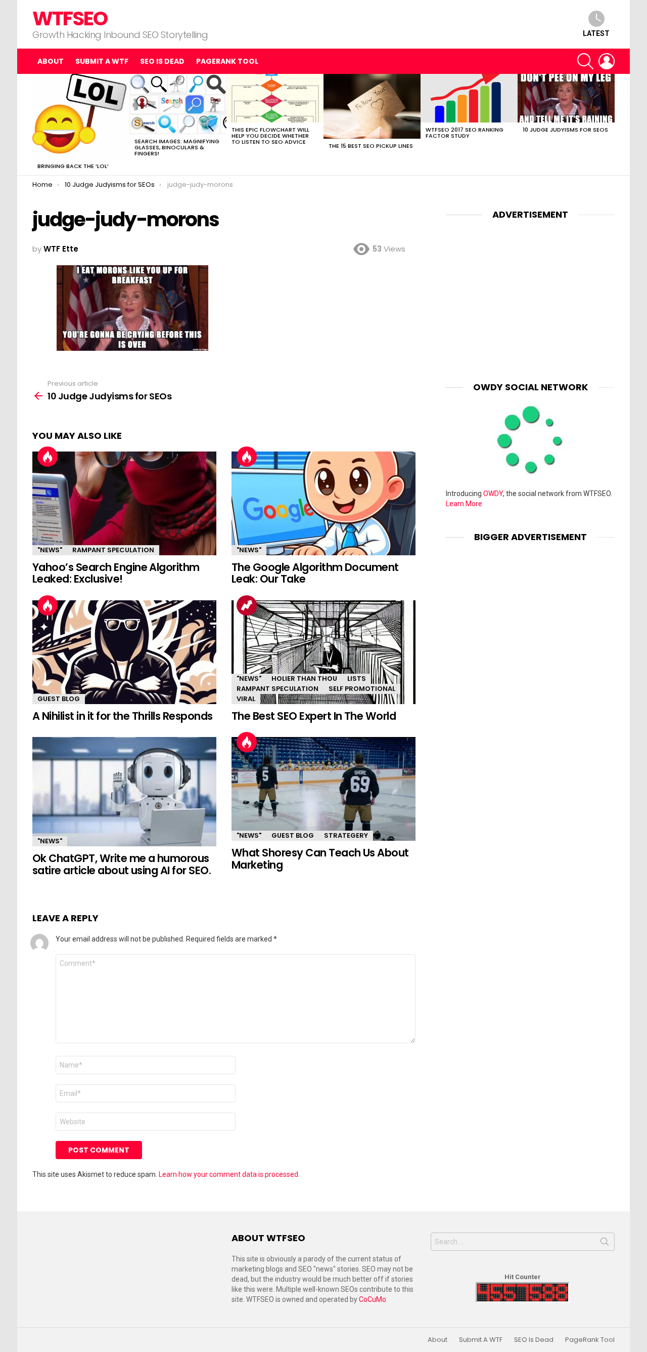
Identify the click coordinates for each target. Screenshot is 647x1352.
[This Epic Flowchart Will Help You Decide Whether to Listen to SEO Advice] (275, 98)
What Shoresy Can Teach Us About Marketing (320, 858)
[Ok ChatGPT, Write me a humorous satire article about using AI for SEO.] (124, 791)
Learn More (464, 504)
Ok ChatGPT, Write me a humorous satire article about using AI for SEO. (121, 864)
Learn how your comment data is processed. (229, 1174)
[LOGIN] (606, 61)
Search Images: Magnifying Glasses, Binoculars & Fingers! (176, 147)
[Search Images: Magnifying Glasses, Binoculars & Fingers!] (177, 104)
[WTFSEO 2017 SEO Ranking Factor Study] (469, 98)
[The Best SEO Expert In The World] (323, 652)
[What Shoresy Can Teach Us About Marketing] (323, 789)
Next (610, 124)
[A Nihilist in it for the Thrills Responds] (124, 652)
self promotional (362, 688)
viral (246, 699)
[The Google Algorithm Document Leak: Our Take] (323, 503)
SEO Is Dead (162, 61)
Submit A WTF (101, 61)
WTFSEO (69, 18)
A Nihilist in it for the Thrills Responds (122, 716)
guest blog (58, 699)
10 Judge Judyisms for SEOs (565, 130)
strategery (346, 835)
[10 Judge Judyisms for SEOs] (566, 98)
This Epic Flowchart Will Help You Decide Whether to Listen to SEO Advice (270, 136)
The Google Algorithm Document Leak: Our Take (315, 573)
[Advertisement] (530, 293)
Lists (356, 678)
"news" (49, 550)
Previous (37, 124)
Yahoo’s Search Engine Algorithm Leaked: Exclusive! (116, 573)
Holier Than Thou (304, 678)
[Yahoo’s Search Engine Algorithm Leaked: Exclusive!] (124, 503)
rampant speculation (113, 550)
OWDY (493, 493)
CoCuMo (372, 1299)
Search (604, 1244)
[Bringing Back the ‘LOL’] (80, 116)
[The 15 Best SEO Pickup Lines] (372, 106)
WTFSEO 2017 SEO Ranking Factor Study (464, 133)
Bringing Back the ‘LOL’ (73, 166)
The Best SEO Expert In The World (314, 716)
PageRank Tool (227, 61)
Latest (596, 33)
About (50, 61)
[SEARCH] (585, 61)
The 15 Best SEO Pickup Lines (371, 146)
